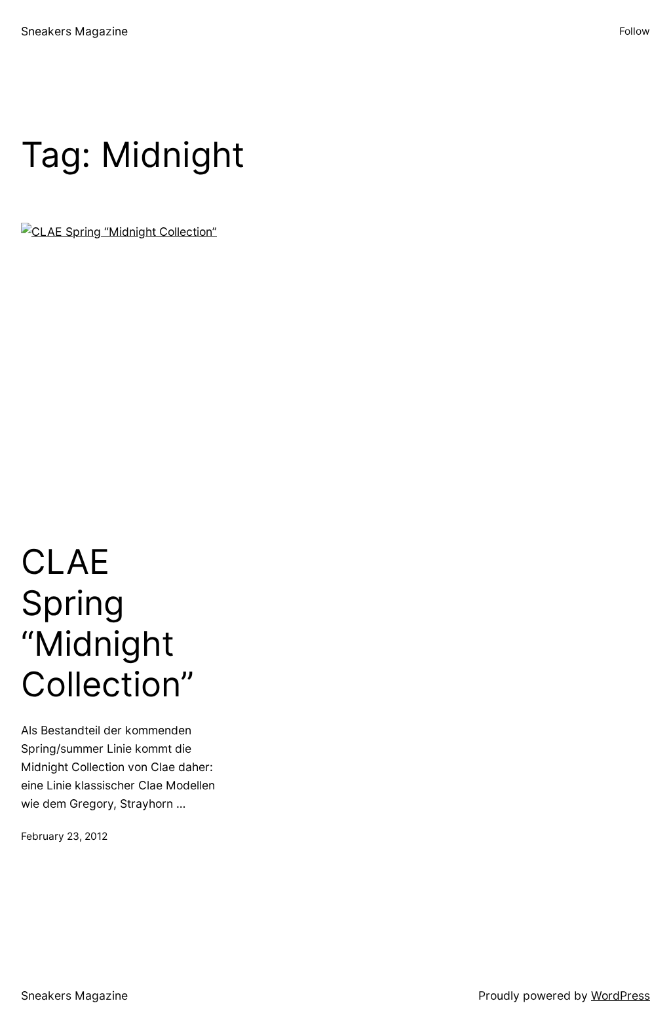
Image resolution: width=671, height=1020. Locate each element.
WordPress (620, 995)
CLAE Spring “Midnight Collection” (107, 623)
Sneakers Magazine (74, 31)
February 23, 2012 (64, 836)
